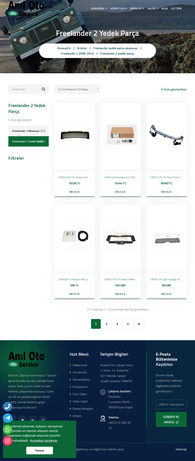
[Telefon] (7, 406)
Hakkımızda (79, 365)
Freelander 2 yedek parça (117, 53)
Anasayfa (63, 48)
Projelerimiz (80, 386)
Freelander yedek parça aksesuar (115, 48)
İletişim (77, 415)
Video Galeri (80, 401)
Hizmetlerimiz (81, 379)
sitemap (181, 449)
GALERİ (151, 8)
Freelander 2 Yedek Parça (28, 141)
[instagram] (7, 441)
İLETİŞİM (176, 8)
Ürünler (82, 48)
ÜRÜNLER (136, 8)
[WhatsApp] (7, 429)
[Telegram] (7, 418)
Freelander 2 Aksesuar (28, 131)
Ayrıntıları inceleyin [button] (43, 440)
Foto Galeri (79, 394)
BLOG (165, 8)
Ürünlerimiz (79, 372)
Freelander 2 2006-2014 (77, 53)
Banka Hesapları (82, 408)
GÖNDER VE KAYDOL (171, 419)
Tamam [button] (39, 450)
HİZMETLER (117, 8)
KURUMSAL (98, 8)
